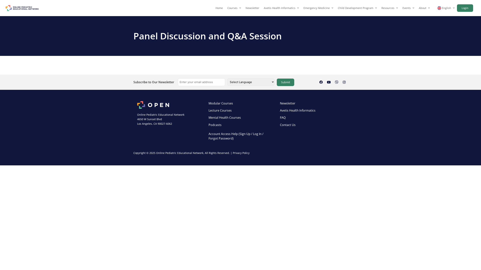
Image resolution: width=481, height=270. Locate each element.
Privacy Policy (241, 153)
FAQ (283, 118)
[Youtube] (328, 82)
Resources (387, 8)
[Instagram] (344, 82)
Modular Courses (221, 103)
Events (406, 8)
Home (219, 8)
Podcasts (215, 125)
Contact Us (288, 125)
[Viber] (336, 82)
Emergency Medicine (316, 8)
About (422, 8)
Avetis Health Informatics (279, 8)
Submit (285, 82)
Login (465, 8)
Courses (232, 8)
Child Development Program (355, 8)
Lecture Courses (220, 110)
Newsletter (252, 8)
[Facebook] (321, 82)
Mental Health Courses (225, 118)
